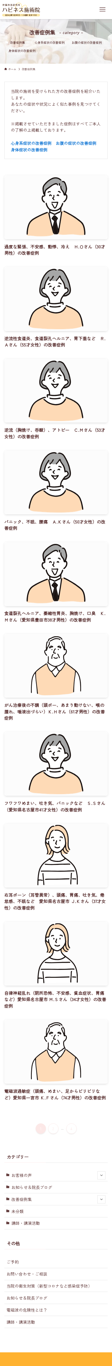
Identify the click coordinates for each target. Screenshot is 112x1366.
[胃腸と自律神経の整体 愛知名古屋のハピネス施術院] (21, 9)
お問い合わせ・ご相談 (27, 1274)
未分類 (17, 1211)
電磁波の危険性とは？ (27, 1310)
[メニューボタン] (102, 9)
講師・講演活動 (25, 1223)
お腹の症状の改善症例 (87, 42)
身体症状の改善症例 (21, 50)
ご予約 (13, 1262)
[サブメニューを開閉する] (101, 1175)
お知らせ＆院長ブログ (31, 1187)
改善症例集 (21, 1199)
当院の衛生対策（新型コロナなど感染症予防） (49, 1286)
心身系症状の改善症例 (49, 42)
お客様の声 (21, 1175)
